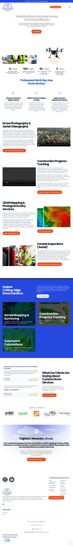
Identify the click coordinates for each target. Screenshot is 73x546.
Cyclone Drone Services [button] (30, 532)
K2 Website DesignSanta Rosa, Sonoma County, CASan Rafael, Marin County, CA (10, 536)
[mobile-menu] (67, 7)
